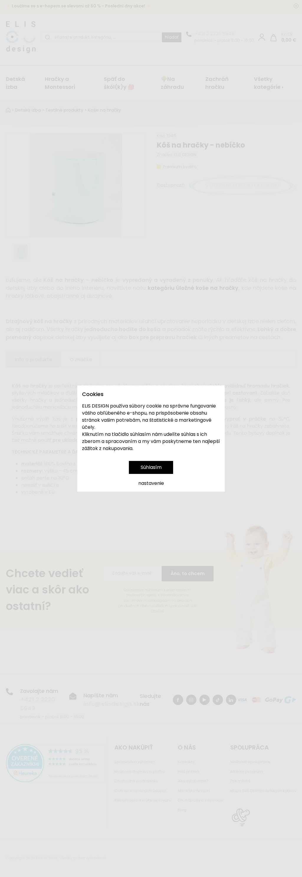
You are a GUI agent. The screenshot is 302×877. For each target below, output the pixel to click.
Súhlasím (151, 467)
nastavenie (151, 483)
